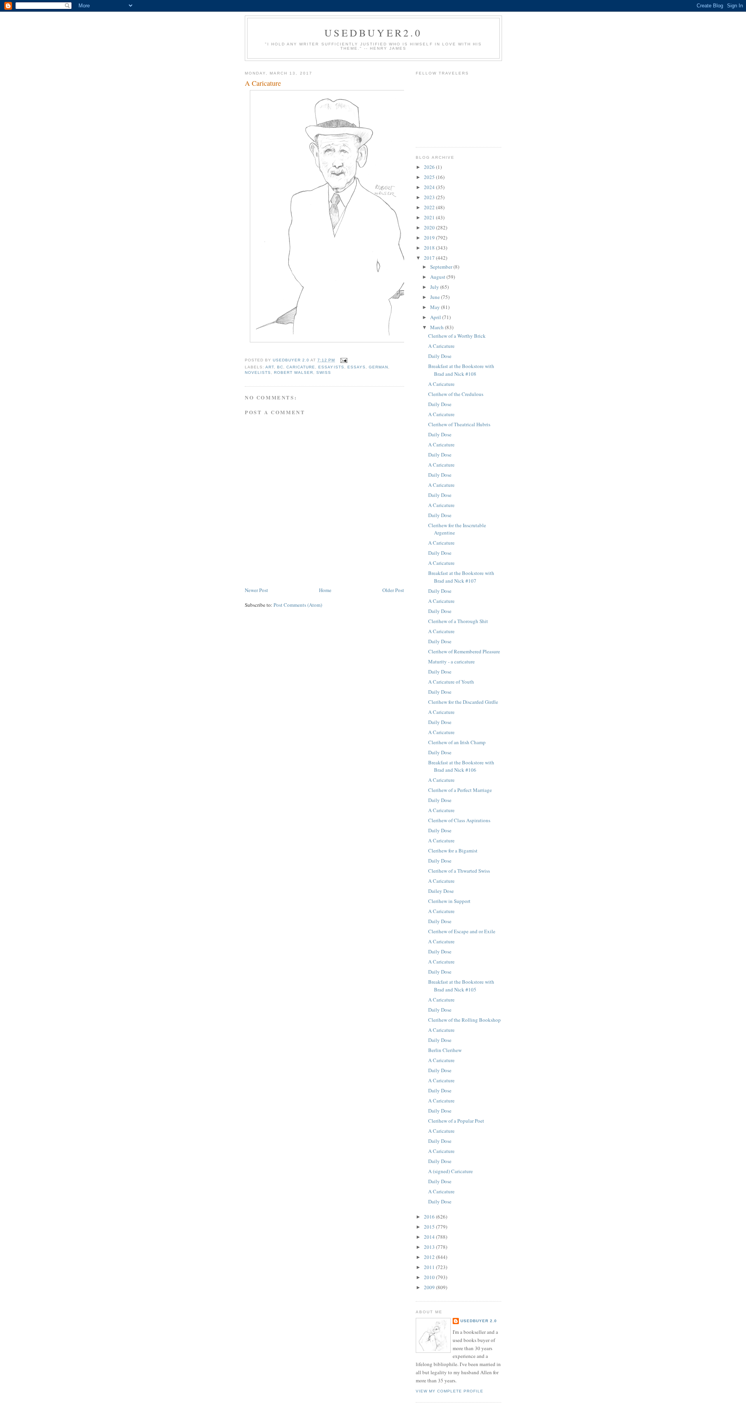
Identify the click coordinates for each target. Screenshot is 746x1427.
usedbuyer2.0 (373, 32)
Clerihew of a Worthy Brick (457, 335)
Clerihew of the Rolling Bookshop (464, 1019)
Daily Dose (439, 355)
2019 (430, 237)
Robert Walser (293, 372)
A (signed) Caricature (450, 1171)
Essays (356, 367)
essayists (331, 367)
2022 (430, 207)
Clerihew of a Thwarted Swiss (459, 870)
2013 (430, 1246)
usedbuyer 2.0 (478, 1321)
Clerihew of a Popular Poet (456, 1120)
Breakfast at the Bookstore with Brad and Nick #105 (461, 985)
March (437, 327)
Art (269, 367)
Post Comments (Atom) (298, 604)
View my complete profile (449, 1391)
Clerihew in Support (449, 901)
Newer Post (256, 590)
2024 (430, 187)
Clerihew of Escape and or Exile (461, 931)
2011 (430, 1267)
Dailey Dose (441, 890)
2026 (430, 166)
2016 (430, 1216)
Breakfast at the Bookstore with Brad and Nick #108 (461, 370)
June (435, 296)
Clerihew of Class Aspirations (459, 820)
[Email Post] (343, 360)
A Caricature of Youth (451, 681)
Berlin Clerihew (445, 1050)
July (435, 286)
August (438, 276)
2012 (430, 1256)
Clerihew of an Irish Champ (457, 742)
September (441, 266)
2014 (430, 1236)
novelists (258, 372)
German (378, 367)
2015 (430, 1226)
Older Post (393, 590)
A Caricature (441, 345)
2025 (430, 177)
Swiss (323, 372)
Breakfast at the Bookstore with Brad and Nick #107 (461, 576)
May (435, 307)
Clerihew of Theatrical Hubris (459, 424)
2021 (430, 217)
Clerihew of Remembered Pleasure (464, 651)
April (436, 317)
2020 (430, 227)
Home (325, 590)
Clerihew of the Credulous (455, 394)
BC (280, 367)
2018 (430, 247)
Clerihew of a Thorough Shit (458, 621)
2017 (430, 257)
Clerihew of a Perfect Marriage (460, 789)
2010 (430, 1277)
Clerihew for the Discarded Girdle (463, 701)
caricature (300, 367)
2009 (430, 1287)
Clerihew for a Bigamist (453, 850)
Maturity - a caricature (451, 661)
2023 (430, 197)
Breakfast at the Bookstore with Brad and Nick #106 (461, 766)
